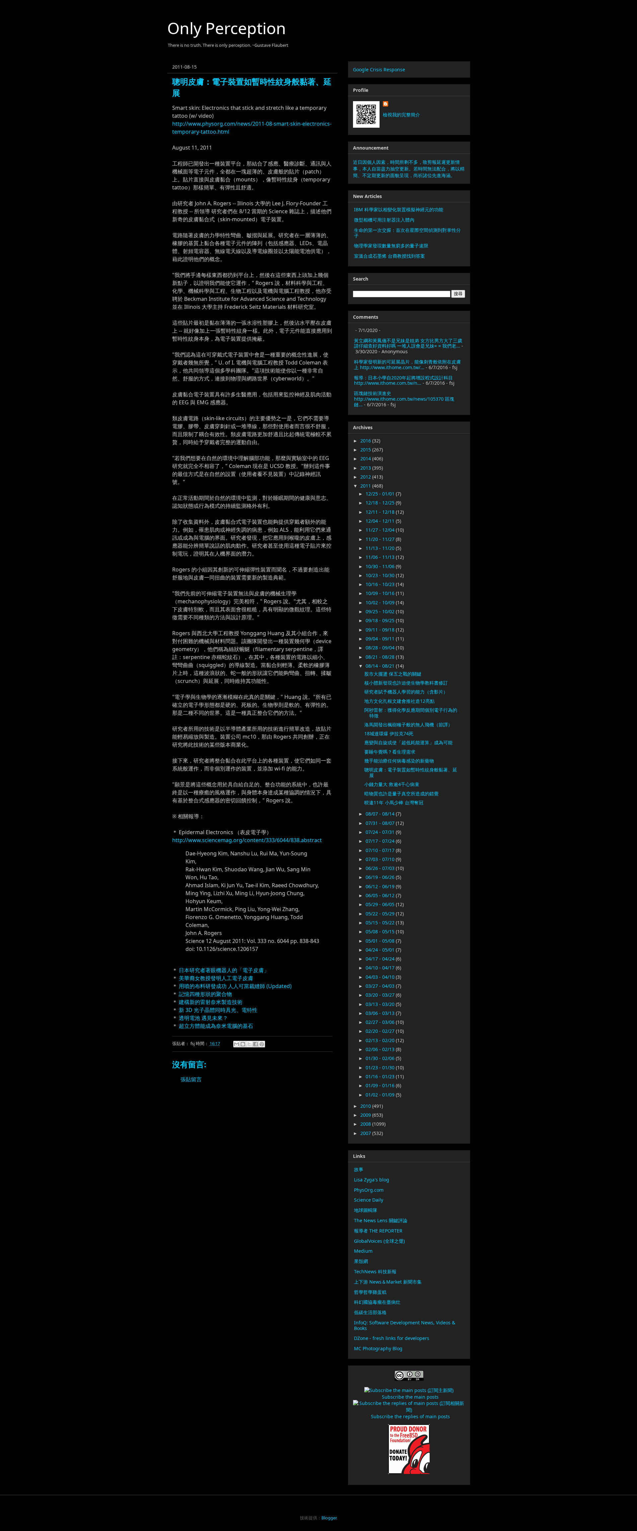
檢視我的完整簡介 (401, 114)
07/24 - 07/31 (381, 832)
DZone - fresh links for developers (391, 1338)
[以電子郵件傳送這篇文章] (236, 1044)
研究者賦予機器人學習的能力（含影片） (406, 692)
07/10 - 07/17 (381, 850)
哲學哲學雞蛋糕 (370, 1292)
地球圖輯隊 (365, 1210)
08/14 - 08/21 (381, 666)
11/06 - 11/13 (381, 557)
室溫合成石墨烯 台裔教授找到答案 (389, 256)
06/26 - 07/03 (381, 868)
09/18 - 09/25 (381, 620)
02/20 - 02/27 (381, 1031)
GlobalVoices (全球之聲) (379, 1241)
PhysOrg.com (369, 1190)
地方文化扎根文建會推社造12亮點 (399, 701)
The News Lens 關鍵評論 (380, 1220)
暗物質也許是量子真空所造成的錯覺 (401, 793)
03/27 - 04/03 (381, 986)
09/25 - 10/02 (381, 611)
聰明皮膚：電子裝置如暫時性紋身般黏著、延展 (410, 772)
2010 (366, 1106)
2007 (366, 1133)
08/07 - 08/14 (381, 814)
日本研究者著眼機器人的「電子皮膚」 (224, 970)
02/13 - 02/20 (381, 1040)
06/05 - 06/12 (381, 895)
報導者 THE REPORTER (378, 1231)
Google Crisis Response (379, 69)
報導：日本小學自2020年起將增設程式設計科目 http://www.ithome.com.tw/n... (403, 380)
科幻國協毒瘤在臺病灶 (377, 1302)
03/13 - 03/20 (381, 1004)
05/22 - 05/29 (381, 913)
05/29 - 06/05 (381, 904)
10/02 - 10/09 (381, 602)
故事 (358, 1169)
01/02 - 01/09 (381, 1095)
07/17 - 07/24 (381, 841)
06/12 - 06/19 (381, 886)
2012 (366, 477)
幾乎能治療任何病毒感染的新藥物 (399, 761)
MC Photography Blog (378, 1348)
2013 (366, 468)
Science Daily (368, 1200)
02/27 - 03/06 (381, 1022)
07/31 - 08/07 (381, 823)
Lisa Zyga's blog (371, 1179)
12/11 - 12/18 (381, 512)
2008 (366, 1124)
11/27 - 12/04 (381, 530)
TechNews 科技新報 (375, 1271)
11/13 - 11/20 (381, 548)
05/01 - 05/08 (381, 941)
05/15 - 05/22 (381, 922)
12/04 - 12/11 (381, 521)
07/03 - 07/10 (381, 859)
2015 (366, 449)
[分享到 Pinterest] (261, 1044)
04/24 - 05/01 (381, 950)
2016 (366, 440)
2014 (366, 458)
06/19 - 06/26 (381, 877)
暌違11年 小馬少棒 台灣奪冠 (393, 802)
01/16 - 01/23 (381, 1076)
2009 (366, 1115)
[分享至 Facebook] (255, 1044)
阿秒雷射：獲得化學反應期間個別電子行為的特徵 (410, 713)
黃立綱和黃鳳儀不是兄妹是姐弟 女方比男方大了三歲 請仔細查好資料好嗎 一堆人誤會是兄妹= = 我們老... (408, 343)
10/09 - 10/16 (381, 593)
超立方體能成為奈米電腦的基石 (216, 1026)
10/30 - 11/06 (381, 566)
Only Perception (226, 28)
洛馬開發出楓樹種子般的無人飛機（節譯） (408, 724)
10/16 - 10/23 (381, 584)
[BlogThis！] (243, 1044)
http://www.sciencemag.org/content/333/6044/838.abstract (247, 840)
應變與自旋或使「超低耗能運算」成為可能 (408, 742)
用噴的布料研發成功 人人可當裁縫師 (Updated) (235, 986)
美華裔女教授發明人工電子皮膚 (216, 978)
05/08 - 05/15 (381, 931)
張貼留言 (191, 1079)
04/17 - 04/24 (381, 959)
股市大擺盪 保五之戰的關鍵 (392, 674)
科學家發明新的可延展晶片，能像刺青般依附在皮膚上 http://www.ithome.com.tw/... (407, 364)
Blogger (328, 1518)
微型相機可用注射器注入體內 (384, 220)
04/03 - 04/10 (381, 977)
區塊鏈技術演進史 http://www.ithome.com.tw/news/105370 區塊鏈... (404, 399)
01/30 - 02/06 (381, 1058)
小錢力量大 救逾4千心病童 (391, 784)
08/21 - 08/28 (381, 657)
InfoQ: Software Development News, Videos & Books (404, 1325)
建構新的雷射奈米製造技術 (211, 1002)
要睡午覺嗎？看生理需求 (389, 752)
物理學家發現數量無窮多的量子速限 (391, 245)
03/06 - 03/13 (381, 1013)
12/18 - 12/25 (381, 502)
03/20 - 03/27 (381, 995)
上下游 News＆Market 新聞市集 (388, 1282)
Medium (363, 1251)
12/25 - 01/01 (381, 494)
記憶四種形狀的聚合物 (205, 994)
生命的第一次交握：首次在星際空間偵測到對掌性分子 (407, 233)
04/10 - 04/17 (381, 968)
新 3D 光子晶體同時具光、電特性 (218, 1010)
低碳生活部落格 (370, 1312)
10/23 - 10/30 (381, 575)
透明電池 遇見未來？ (203, 1018)
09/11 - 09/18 (381, 630)
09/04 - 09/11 (381, 638)
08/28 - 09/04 (381, 647)
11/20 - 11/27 (381, 539)
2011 (366, 486)
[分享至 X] (249, 1044)
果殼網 (361, 1261)
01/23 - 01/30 (381, 1067)
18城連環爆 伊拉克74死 (388, 733)
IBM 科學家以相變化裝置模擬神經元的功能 (398, 209)
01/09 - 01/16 (381, 1085)
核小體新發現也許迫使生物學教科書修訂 (406, 683)
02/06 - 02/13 (381, 1049)
